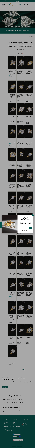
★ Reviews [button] (1, 225)
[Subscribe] (29, 228)
